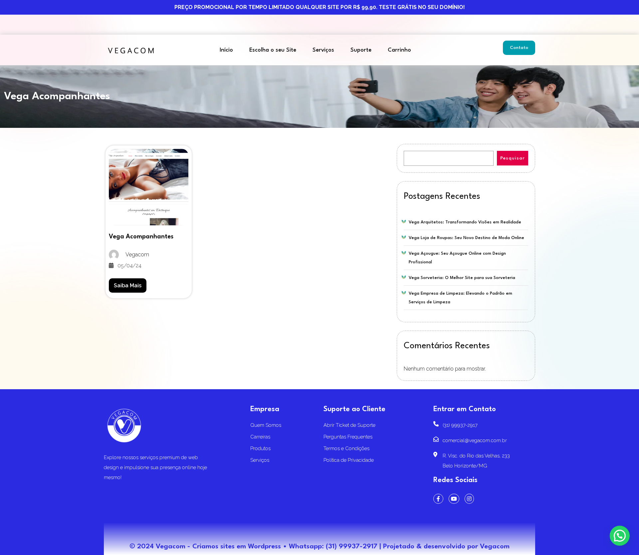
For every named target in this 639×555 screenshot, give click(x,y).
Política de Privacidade (348, 460)
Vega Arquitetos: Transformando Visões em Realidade (465, 222)
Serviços (323, 50)
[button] (620, 536)
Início (226, 50)
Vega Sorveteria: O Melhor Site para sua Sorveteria (462, 278)
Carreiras (260, 437)
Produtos (260, 448)
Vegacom (495, 546)
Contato (519, 47)
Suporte (360, 50)
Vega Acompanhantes (141, 237)
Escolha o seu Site (272, 50)
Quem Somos (265, 425)
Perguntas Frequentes (347, 437)
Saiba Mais (127, 285)
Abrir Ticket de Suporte (349, 425)
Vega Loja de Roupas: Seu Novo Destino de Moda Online (466, 238)
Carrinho (399, 50)
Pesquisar (512, 158)
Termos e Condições (346, 448)
